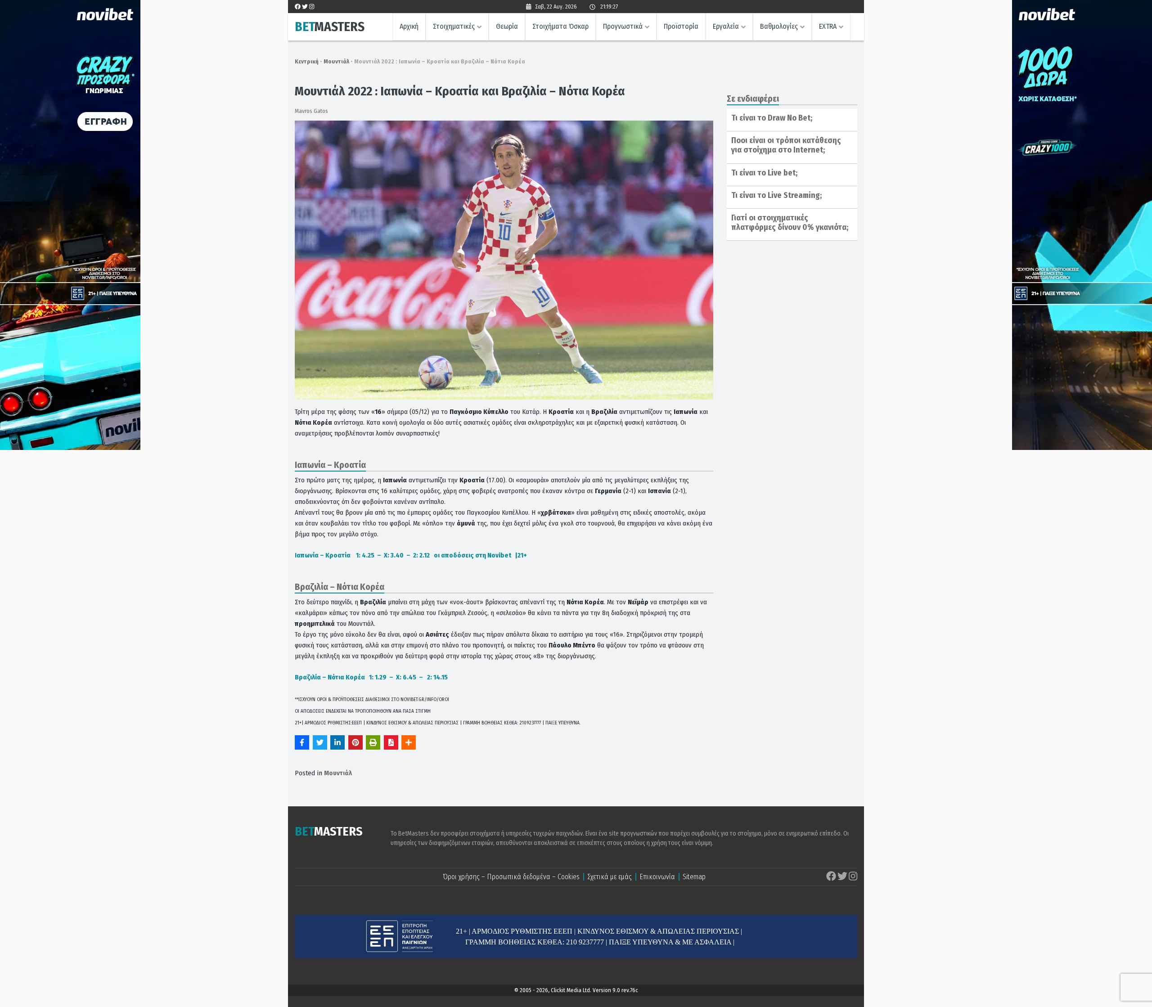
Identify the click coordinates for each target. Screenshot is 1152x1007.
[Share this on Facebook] (302, 742)
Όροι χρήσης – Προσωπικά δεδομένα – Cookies (511, 877)
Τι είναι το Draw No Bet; (771, 118)
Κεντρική (307, 61)
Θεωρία (507, 26)
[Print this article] (373, 742)
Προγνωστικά (623, 26)
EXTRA (828, 26)
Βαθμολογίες (779, 26)
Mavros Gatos (311, 111)
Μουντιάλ (336, 61)
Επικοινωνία (657, 877)
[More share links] (408, 742)
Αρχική (409, 26)
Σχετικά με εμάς (609, 877)
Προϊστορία (681, 26)
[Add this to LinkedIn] (337, 742)
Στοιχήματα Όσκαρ (560, 26)
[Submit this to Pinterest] (355, 742)
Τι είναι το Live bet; (764, 173)
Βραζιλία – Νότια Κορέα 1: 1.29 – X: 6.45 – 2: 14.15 (371, 677)
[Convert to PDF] (391, 742)
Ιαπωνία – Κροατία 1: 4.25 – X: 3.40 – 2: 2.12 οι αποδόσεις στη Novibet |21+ (411, 555)
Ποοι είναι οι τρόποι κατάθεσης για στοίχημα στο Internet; (786, 145)
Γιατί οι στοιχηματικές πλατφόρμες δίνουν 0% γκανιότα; (789, 223)
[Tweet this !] (320, 742)
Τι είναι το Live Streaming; (776, 195)
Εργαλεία (726, 26)
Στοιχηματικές (454, 26)
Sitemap (694, 877)
